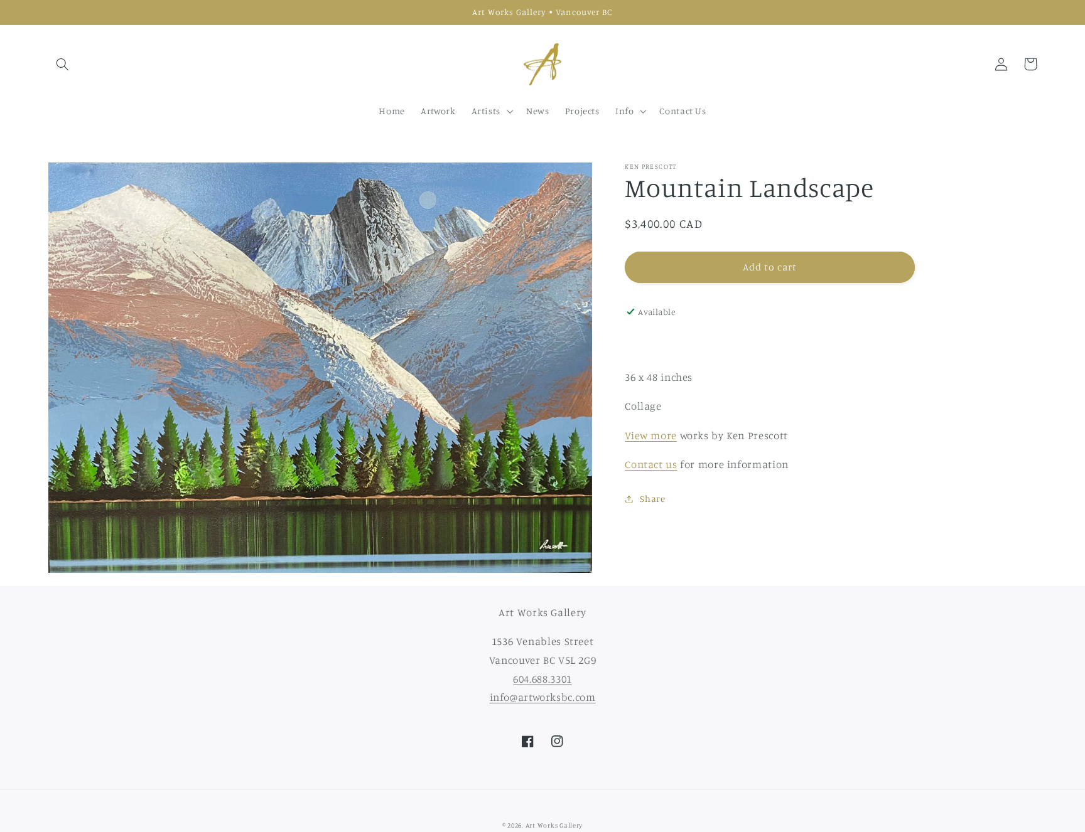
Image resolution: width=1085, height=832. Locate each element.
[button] (62, 64)
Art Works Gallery (554, 825)
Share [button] (652, 498)
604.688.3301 (542, 679)
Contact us (651, 464)
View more (651, 435)
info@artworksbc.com (543, 697)
